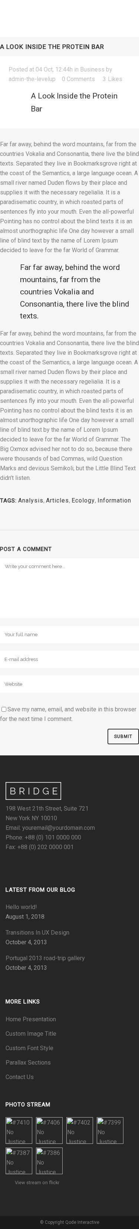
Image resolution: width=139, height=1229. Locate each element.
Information (114, 500)
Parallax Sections (28, 1062)
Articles (57, 500)
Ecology (83, 500)
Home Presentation (31, 1019)
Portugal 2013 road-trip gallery (45, 958)
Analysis (30, 500)
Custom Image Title (31, 1033)
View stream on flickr (37, 1182)
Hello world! (21, 907)
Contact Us (20, 1077)
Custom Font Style (29, 1048)
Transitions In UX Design (37, 932)
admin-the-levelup (32, 79)
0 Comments (78, 79)
